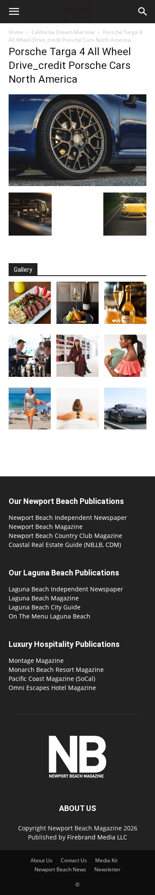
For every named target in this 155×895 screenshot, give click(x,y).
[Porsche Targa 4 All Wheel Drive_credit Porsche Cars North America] (77, 183)
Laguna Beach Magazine (44, 598)
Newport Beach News (60, 869)
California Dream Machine (63, 32)
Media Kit (106, 860)
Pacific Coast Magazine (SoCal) (52, 678)
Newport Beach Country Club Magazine (65, 535)
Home (16, 32)
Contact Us (74, 860)
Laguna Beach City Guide (45, 607)
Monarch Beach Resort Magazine (56, 669)
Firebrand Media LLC (97, 837)
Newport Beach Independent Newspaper (68, 517)
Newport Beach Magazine (46, 526)
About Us (42, 860)
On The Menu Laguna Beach (49, 616)
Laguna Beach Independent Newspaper (66, 589)
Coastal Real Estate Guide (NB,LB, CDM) (65, 545)
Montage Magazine (36, 660)
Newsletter (107, 869)
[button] (14, 11)
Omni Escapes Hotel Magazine (52, 688)
